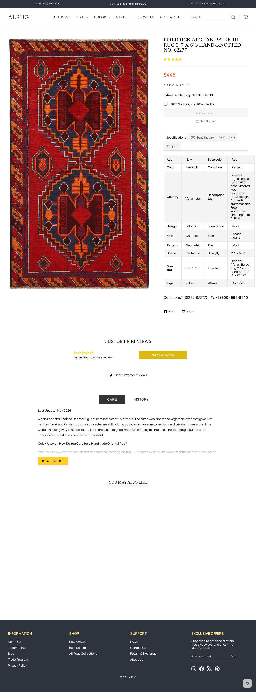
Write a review (163, 355)
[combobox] (213, 17)
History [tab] (141, 399)
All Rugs (61, 17)
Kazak (53, 424)
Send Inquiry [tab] (205, 137)
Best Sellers (77, 648)
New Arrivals (77, 642)
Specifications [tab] (176, 137)
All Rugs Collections (83, 653)
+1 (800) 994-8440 (231, 297)
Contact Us (171, 17)
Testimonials (17, 648)
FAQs (134, 642)
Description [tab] (227, 137)
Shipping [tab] (172, 146)
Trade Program (18, 659)
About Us (14, 642)
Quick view (36, 575)
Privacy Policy (17, 665)
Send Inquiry (208, 121)
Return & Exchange (143, 653)
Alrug (18, 17)
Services (145, 17)
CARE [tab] (112, 399)
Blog (11, 653)
